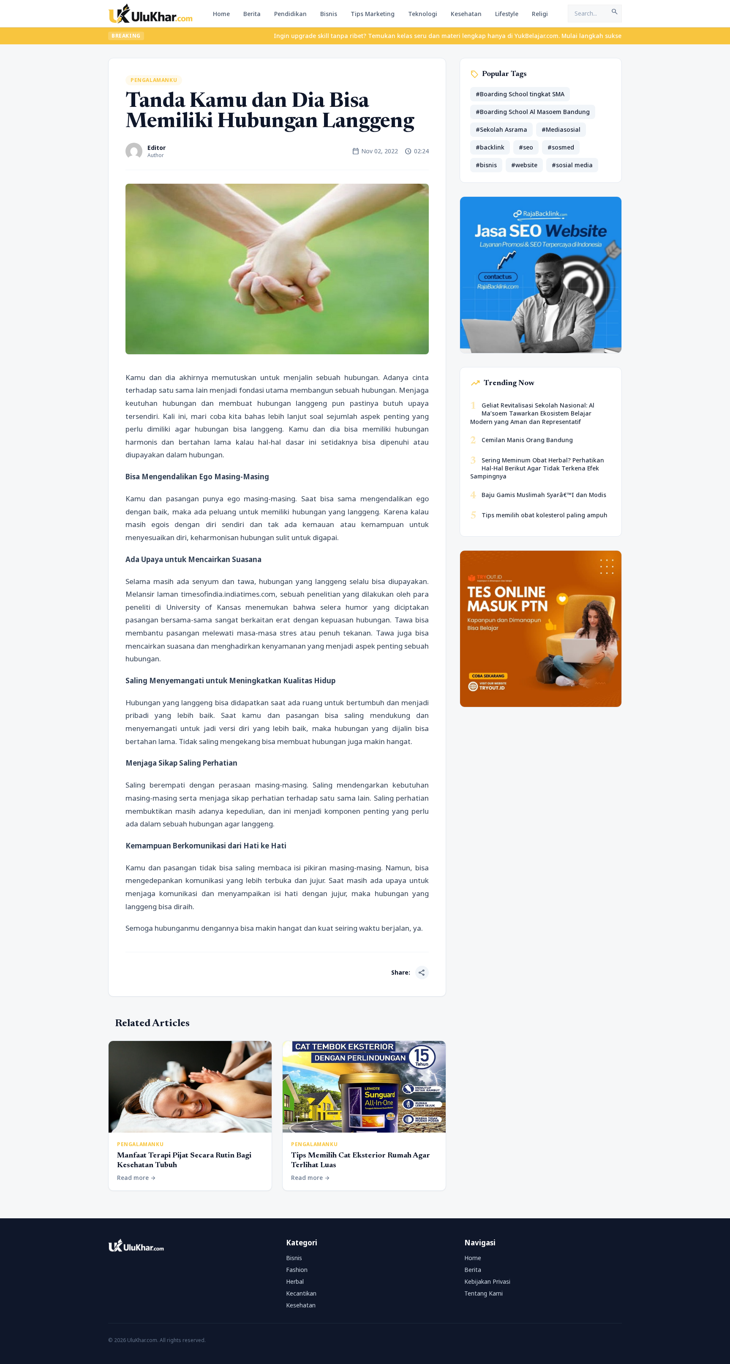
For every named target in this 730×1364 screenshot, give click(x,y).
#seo (526, 147)
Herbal (295, 1281)
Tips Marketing (373, 14)
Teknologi (422, 14)
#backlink (490, 147)
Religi (540, 14)
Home (221, 14)
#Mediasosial (561, 129)
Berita (252, 14)
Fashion (297, 1270)
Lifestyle (506, 14)
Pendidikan (290, 14)
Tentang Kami (483, 1293)
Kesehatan (466, 14)
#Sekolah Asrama (501, 129)
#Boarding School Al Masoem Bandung (533, 112)
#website (524, 165)
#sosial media (572, 165)
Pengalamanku (154, 80)
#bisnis (486, 165)
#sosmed (561, 147)
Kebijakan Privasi (487, 1281)
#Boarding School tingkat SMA (520, 94)
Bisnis (328, 14)
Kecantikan (301, 1293)
